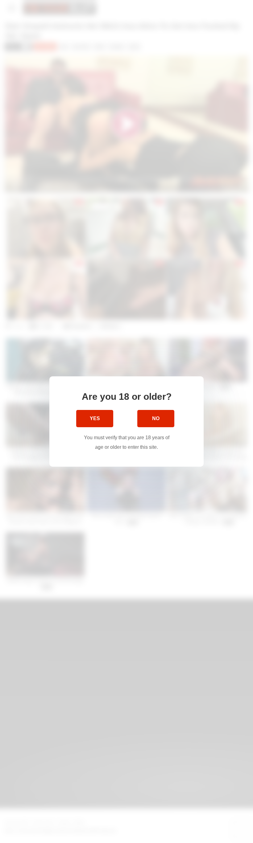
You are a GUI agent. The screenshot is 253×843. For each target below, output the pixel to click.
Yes (95, 418)
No (156, 418)
